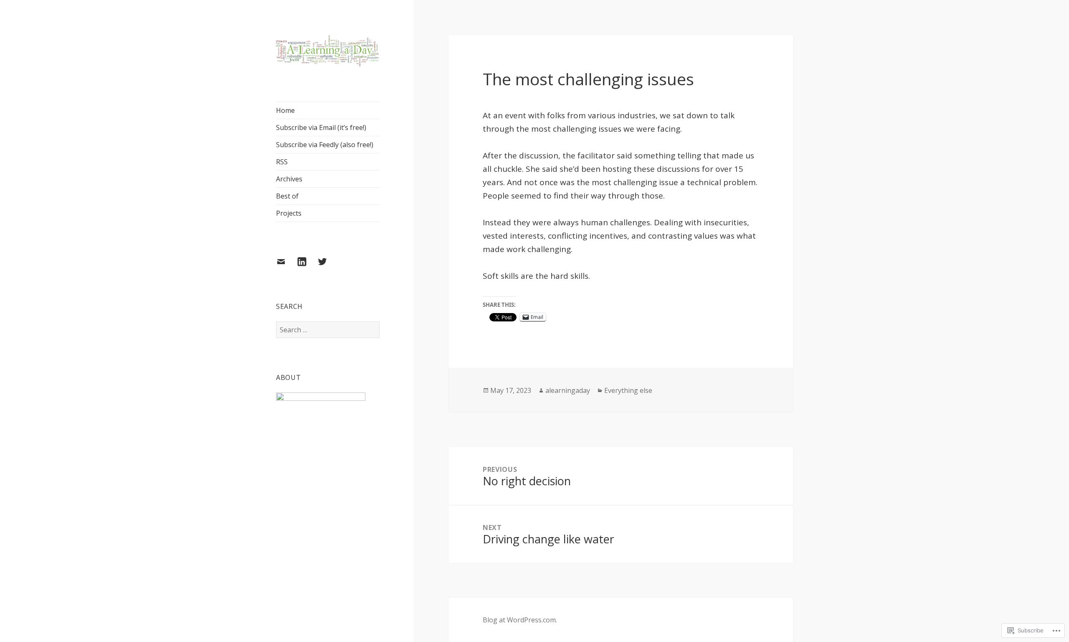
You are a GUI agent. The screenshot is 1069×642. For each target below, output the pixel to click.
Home (285, 110)
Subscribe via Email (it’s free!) (321, 127)
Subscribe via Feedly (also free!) (324, 144)
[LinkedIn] (307, 267)
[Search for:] (328, 329)
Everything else (628, 390)
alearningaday (567, 390)
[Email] (286, 267)
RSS (282, 161)
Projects (288, 213)
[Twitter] (327, 267)
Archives (289, 178)
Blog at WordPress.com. (520, 619)
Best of (287, 196)
